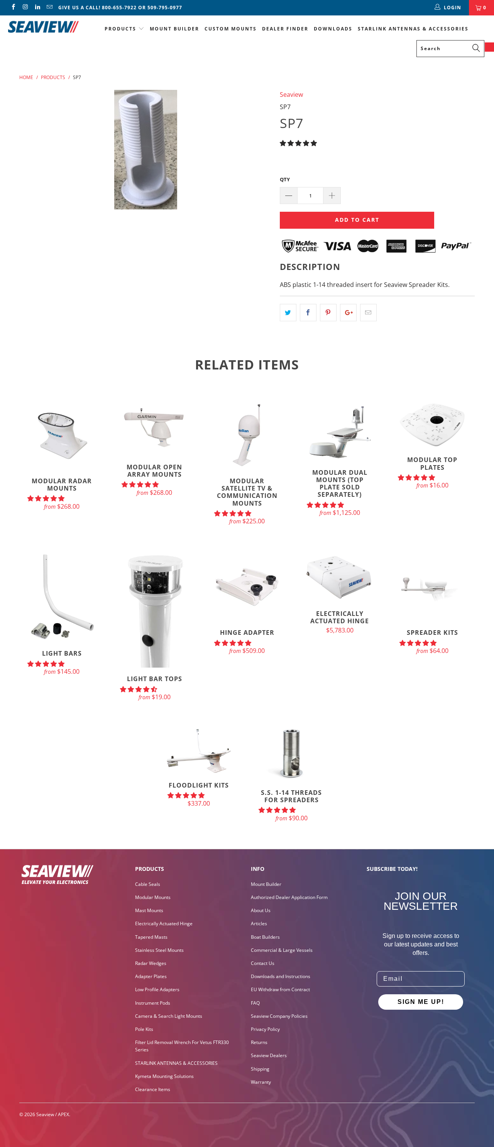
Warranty (261, 1082)
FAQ (255, 1003)
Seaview (291, 94)
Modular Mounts (153, 897)
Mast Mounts (149, 910)
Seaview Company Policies (279, 1016)
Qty (285, 179)
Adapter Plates (151, 976)
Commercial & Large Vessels (282, 950)
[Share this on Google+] (348, 313)
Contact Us (262, 963)
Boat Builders (265, 937)
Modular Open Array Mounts (154, 428)
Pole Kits (144, 1029)
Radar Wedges (150, 963)
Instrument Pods (152, 1003)
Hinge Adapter (247, 586)
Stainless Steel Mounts (159, 950)
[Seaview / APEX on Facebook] (13, 7)
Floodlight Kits (198, 751)
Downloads (333, 28)
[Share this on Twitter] (288, 313)
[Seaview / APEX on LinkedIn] (37, 7)
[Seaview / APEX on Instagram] (25, 7)
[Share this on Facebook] (308, 313)
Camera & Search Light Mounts (168, 1016)
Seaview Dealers (269, 1055)
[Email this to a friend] (368, 313)
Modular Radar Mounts (61, 435)
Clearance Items (152, 1089)
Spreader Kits (432, 586)
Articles (259, 923)
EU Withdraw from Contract (280, 989)
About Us (261, 910)
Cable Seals (147, 884)
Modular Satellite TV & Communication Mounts (247, 435)
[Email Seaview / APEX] (49, 7)
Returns (259, 1042)
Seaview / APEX (52, 1114)
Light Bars (61, 597)
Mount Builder (174, 28)
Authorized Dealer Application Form (289, 897)
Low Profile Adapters (157, 989)
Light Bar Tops (154, 610)
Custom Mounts (231, 28)
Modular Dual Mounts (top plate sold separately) (339, 430)
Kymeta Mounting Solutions (164, 1076)
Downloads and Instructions (280, 976)
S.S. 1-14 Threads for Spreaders (291, 754)
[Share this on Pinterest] (328, 313)
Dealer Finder (285, 28)
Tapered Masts (151, 937)
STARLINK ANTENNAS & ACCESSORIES (413, 28)
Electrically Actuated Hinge (339, 577)
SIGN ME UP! (421, 1002)
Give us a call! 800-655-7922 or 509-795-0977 (120, 7)
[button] (298, 143)
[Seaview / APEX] (43, 25)
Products (120, 28)
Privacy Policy (265, 1029)
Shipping (260, 1069)
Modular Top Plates (432, 424)
